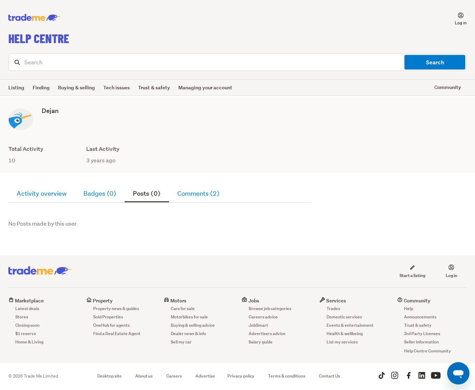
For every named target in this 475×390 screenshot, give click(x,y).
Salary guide (261, 342)
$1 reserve (25, 333)
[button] (456, 18)
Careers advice (263, 317)
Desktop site (109, 376)
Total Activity (25, 149)
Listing (16, 87)
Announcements (420, 317)
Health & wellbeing (345, 333)
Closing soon (27, 325)
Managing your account (205, 87)
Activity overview (42, 193)
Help (408, 308)
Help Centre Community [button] (427, 351)
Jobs (253, 300)
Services (335, 300)
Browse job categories (270, 308)
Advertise (205, 376)
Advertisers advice (267, 333)
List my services (342, 342)
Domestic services (344, 317)
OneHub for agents (111, 325)
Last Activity (103, 149)
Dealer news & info (188, 333)
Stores (21, 317)
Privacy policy (241, 376)
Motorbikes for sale (189, 317)
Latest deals (27, 308)
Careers (174, 376)
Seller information (421, 342)
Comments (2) (198, 193)
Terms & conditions (286, 376)
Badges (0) (99, 193)
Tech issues (116, 87)
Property (102, 300)
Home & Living (29, 342)
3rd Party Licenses (422, 333)
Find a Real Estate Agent (116, 333)
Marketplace (29, 300)
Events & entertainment (350, 325)
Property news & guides (116, 308)
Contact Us (329, 376)
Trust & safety (154, 87)
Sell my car (181, 342)
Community (416, 300)
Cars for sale (183, 308)
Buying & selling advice (193, 325)
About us (144, 376)
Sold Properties (108, 317)
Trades (333, 308)
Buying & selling (76, 87)
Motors (177, 300)
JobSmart (258, 325)
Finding (41, 87)
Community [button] (447, 87)
